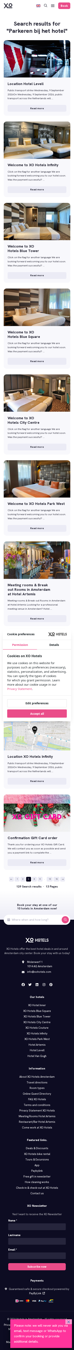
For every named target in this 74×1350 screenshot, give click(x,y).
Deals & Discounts (37, 1148)
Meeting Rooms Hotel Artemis (37, 1116)
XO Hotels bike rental (37, 1154)
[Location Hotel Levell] (37, 78)
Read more (37, 108)
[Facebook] (23, 985)
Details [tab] (54, 645)
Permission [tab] (20, 645)
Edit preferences (37, 703)
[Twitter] (30, 985)
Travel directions (37, 1082)
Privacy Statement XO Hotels (37, 1110)
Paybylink (37, 1171)
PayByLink (35, 1293)
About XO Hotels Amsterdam (37, 1076)
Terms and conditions (37, 1105)
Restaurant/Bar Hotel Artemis (37, 1122)
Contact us (37, 1193)
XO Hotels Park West (37, 1039)
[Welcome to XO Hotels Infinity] (37, 159)
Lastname (14, 1235)
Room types (37, 1088)
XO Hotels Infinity (37, 1033)
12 (50, 879)
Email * (12, 1249)
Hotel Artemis (37, 1045)
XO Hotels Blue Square (37, 1011)
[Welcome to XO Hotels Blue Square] (37, 329)
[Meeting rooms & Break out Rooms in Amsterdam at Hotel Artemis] (37, 583)
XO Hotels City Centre (37, 1022)
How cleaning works (37, 1182)
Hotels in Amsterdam (29, 1319)
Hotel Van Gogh (37, 1056)
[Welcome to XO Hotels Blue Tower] (37, 243)
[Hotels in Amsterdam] (8, 5)
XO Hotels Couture (37, 1028)
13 (57, 879)
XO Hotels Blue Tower (37, 1016)
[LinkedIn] (37, 985)
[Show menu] (53, 5)
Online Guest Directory (37, 1093)
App (37, 1165)
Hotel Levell (37, 1050)
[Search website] (45, 5)
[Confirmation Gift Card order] (37, 832)
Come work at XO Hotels (37, 1127)
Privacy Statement (19, 689)
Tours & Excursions (37, 1159)
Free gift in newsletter (37, 1176)
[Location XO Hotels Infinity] (37, 751)
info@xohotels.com (39, 972)
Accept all (37, 714)
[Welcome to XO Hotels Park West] (37, 498)
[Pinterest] (51, 985)
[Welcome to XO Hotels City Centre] (37, 414)
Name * (12, 1220)
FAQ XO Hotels (37, 1099)
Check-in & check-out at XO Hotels (37, 1188)
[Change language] (38, 5)
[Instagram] (44, 985)
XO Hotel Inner (37, 1005)
